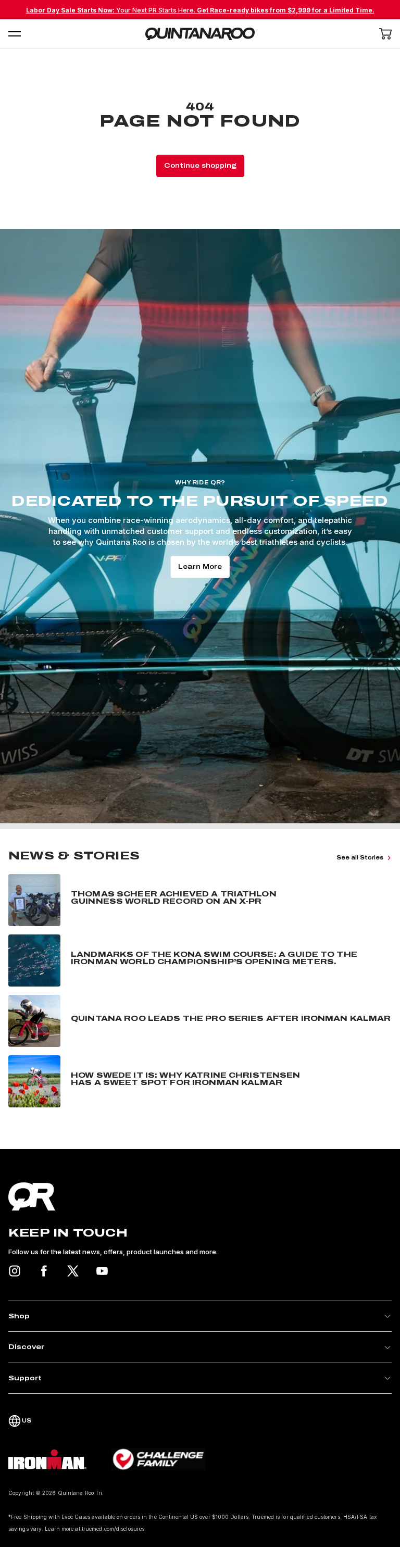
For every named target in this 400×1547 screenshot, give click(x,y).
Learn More (200, 566)
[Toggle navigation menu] (14, 33)
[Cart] (385, 34)
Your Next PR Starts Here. (200, 10)
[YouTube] (102, 1271)
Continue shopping (200, 165)
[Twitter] (73, 1271)
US (26, 1421)
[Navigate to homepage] (200, 34)
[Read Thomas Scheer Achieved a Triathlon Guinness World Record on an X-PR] (200, 900)
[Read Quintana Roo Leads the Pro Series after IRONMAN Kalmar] (200, 1021)
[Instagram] (14, 1271)
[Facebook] (44, 1271)
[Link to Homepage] (200, 1196)
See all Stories (359, 857)
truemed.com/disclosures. (114, 1529)
